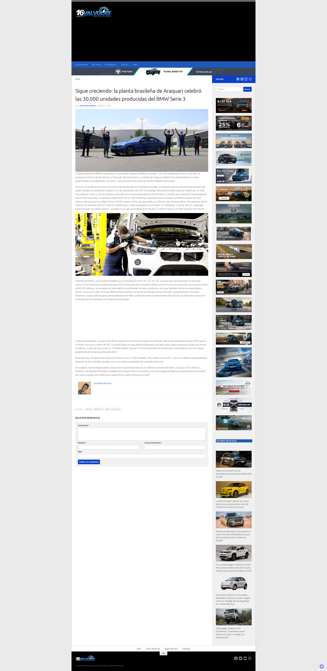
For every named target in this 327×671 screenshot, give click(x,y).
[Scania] (234, 258)
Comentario (83, 425)
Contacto (186, 649)
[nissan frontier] (234, 394)
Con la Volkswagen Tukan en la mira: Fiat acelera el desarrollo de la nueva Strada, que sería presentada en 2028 (234, 567)
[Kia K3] (234, 183)
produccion (116, 409)
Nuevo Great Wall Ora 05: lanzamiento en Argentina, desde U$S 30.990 (234, 473)
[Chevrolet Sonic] (234, 294)
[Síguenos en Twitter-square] (241, 79)
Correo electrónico (153, 443)
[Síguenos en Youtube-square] (246, 79)
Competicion (110, 64)
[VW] (234, 200)
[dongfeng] (234, 147)
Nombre (82, 443)
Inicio (139, 649)
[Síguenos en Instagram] (250, 79)
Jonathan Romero (87, 106)
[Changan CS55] (234, 165)
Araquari (89, 409)
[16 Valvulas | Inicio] (94, 12)
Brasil (107, 409)
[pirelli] (234, 130)
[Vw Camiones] (234, 311)
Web (80, 452)
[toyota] (234, 329)
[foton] (163, 71)
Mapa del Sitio (171, 649)
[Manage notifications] (322, 666)
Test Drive (96, 64)
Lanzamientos (81, 64)
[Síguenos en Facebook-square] (237, 79)
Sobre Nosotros (153, 649)
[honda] (234, 240)
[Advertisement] (163, 42)
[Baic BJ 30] (234, 112)
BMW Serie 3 (98, 409)
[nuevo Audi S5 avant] (234, 276)
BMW (77, 79)
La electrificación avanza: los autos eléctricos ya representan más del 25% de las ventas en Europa (232, 504)
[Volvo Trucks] (234, 412)
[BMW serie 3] (234, 376)
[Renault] (234, 344)
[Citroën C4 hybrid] (234, 429)
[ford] (234, 223)
